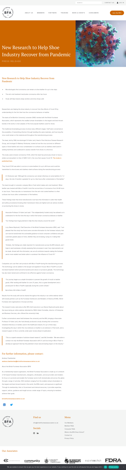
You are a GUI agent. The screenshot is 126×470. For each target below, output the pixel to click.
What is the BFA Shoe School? (74, 432)
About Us (29, 13)
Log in (121, 2)
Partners (53, 13)
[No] (124, 467)
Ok (105, 467)
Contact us (109, 2)
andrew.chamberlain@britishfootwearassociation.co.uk (21, 361)
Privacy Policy (69, 438)
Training (64, 13)
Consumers (94, 13)
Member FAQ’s (69, 426)
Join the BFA (117, 13)
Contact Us (68, 435)
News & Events (78, 13)
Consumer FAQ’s (70, 429)
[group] (12, 461)
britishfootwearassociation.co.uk (13, 399)
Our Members (69, 423)
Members (41, 13)
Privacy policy (113, 467)
